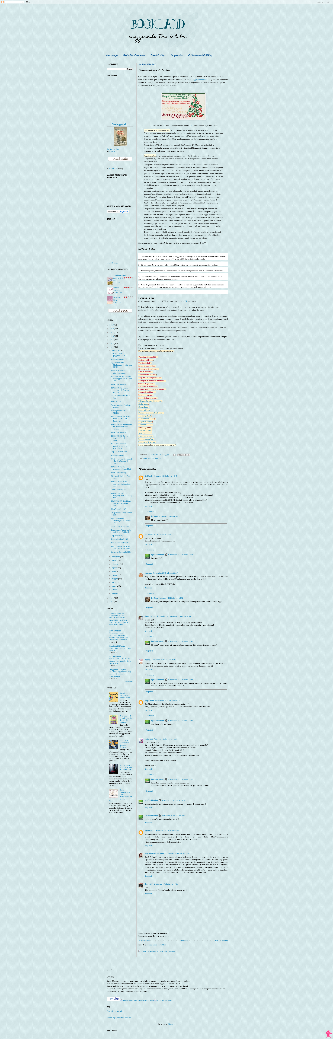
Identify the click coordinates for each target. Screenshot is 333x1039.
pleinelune (149, 739)
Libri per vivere (144, 430)
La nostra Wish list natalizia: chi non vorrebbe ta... (119, 446)
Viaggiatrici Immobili (147, 357)
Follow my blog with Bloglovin (119, 1018)
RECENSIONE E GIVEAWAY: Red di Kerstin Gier (126, 767)
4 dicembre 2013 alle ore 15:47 (164, 476)
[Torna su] (328, 1033)
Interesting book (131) (120, 455)
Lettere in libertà (145, 395)
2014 (112, 344)
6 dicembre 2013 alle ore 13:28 (167, 701)
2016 (112, 336)
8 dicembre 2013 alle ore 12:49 (174, 800)
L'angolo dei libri (145, 436)
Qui (191, 125)
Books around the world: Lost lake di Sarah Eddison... (121, 419)
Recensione (113, 169)
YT (185, 301)
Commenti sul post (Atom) (156, 945)
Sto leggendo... (120, 124)
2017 (112, 332)
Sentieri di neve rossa (147, 398)
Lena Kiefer (118, 302)
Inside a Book (144, 410)
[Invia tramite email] (178, 455)
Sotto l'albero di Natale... (152, 458)
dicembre (116, 350)
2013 (112, 347)
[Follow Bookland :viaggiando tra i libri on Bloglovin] (118, 213)
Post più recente (145, 940)
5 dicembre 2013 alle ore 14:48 (178, 616)
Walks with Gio (144, 433)
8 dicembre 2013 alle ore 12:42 (180, 721)
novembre (116, 557)
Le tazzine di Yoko (146, 418)
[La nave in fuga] (120, 146)
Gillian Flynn (118, 292)
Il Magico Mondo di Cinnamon (151, 380)
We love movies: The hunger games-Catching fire (121, 496)
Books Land (143, 407)
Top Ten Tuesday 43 (119, 452)
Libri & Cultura (115, 631)
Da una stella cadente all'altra (150, 412)
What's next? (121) (118, 384)
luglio (114, 571)
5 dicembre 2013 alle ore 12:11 (171, 516)
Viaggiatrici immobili (200, 79)
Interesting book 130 (119, 539)
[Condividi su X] (183, 455)
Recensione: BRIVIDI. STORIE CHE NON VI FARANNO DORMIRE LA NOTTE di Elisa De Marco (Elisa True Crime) (118, 620)
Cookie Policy (158, 55)
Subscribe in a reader (115, 1011)
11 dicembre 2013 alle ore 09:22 (166, 831)
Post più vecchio (221, 940)
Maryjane (148, 573)
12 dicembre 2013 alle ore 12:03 (177, 854)
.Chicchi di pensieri (116, 613)
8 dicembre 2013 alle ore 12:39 (180, 641)
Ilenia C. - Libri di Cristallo (155, 616)
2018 (112, 329)
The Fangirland (144, 415)
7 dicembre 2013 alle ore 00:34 (166, 739)
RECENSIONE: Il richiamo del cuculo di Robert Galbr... (121, 503)
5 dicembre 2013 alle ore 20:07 (164, 660)
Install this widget (112, 263)
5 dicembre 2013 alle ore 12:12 (171, 598)
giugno (115, 575)
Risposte (150, 512)
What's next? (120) (118, 432)
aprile (114, 582)
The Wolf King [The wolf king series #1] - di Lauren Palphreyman (120, 674)
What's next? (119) (118, 473)
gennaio (115, 593)
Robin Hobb (112, 151)
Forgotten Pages (145, 421)
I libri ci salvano (145, 424)
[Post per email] (174, 455)
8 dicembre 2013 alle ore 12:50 (180, 779)
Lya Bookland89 (157, 555)
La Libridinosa (115, 657)
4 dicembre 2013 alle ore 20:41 (158, 535)
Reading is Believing (146, 442)
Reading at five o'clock (147, 368)
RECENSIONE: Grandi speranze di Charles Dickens (120, 390)
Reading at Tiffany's (117, 646)
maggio (115, 579)
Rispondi (148, 506)
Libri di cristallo (144, 371)
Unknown (148, 831)
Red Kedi (148, 476)
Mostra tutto (129, 681)
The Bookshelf (144, 363)
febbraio (115, 590)
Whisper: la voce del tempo (149, 401)
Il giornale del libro (146, 392)
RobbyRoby (149, 884)
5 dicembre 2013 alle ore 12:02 (180, 555)
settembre (116, 564)
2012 (112, 598)
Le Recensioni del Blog (200, 55)
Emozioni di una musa (147, 386)
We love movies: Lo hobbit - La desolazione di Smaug (121, 461)
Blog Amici (176, 55)
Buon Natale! (116, 402)
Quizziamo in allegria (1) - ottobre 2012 (125, 695)
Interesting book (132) (120, 359)
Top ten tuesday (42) (119, 536)
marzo (114, 586)
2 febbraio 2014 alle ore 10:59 (166, 884)
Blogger (171, 1024)
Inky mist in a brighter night (149, 377)
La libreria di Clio (145, 439)
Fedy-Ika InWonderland (154, 854)
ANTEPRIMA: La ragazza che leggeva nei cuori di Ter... (121, 379)
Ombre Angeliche (145, 383)
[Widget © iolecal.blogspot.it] (328, 1038)
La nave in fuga (113, 149)
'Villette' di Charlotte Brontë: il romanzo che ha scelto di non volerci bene (120, 661)
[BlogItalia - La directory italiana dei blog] (137, 1000)
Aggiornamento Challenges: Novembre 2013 (121, 521)
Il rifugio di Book (145, 360)
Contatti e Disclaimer (134, 55)
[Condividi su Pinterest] (188, 455)
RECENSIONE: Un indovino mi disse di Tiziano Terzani (121, 427)
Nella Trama (143, 404)
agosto (114, 568)
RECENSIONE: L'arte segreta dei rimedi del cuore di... (120, 484)
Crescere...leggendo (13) (121, 552)
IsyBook (154, 516)
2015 (112, 340)
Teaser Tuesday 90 (118, 490)
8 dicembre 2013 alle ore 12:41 (180, 680)
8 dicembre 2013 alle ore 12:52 (174, 816)
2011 (112, 602)
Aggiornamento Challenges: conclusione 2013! (121, 365)
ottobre (115, 560)
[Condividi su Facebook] (186, 455)
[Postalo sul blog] (181, 455)
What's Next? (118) (118, 509)
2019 (112, 325)
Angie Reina (149, 701)
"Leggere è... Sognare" (118, 670)
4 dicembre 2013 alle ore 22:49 (165, 573)
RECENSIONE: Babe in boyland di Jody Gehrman (119, 438)
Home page (111, 55)
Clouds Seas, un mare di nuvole (151, 389)
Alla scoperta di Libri (147, 374)
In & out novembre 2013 (120, 543)
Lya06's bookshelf (120, 275)
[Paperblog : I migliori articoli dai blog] (113, 1000)
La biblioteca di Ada (146, 365)
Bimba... (148, 660)
